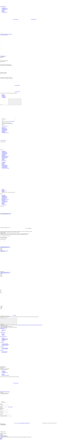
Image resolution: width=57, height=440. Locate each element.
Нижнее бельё (2, 328)
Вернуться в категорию (5, 250)
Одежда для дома (4, 352)
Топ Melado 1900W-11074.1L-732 (5, 247)
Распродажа (3, 96)
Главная (3, 189)
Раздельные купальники (5, 344)
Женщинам (3, 95)
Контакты (3, 11)
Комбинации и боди (5, 339)
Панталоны (3, 340)
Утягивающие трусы (5, 338)
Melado (3, 191)
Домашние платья (4, 152)
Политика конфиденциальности (4, 391)
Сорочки (3, 333)
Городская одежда (4, 130)
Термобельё (2, 346)
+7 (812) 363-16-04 (17, 91)
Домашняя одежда (4, 129)
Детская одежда (4, 160)
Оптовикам (3, 371)
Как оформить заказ (3, 6)
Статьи (3, 10)
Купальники (4, 154)
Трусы (3, 330)
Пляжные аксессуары (5, 345)
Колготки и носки (4, 157)
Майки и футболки (4, 351)
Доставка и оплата (4, 9)
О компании (4, 7)
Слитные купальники (5, 343)
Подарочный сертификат (5, 375)
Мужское (3, 159)
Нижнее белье (4, 151)
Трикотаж (3, 158)
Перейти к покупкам (3, 435)
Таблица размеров (4, 12)
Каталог (3, 94)
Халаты (3, 334)
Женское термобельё (5, 348)
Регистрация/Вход (17, 85)
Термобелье (3, 155)
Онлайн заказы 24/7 (34, 19)
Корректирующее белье (5, 132)
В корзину (14, 315)
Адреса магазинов (15, 19)
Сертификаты (4, 97)
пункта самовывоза (11, 121)
